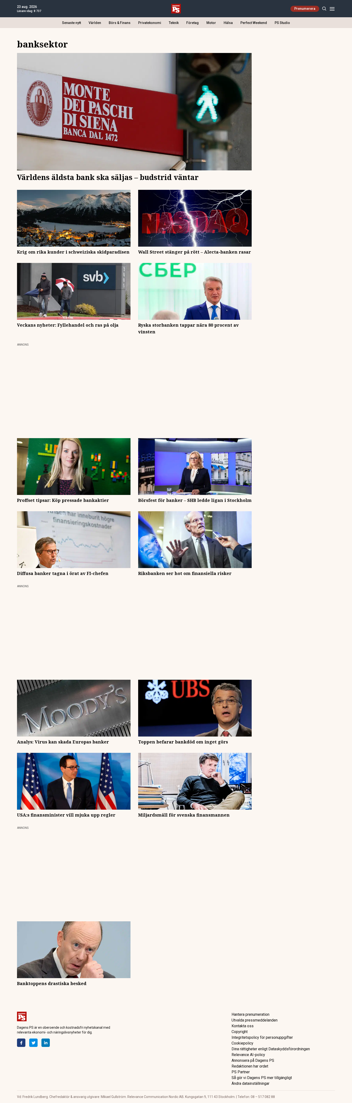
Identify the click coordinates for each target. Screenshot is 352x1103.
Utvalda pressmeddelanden (255, 1020)
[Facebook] (21, 1043)
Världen (95, 23)
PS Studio (282, 23)
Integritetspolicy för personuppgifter (262, 1037)
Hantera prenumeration (250, 1014)
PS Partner (241, 1072)
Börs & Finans (120, 23)
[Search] (324, 9)
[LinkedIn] (45, 1043)
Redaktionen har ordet (250, 1066)
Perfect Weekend (253, 23)
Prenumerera (304, 9)
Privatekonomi (149, 23)
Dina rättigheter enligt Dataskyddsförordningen (271, 1049)
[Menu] (332, 9)
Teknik (174, 23)
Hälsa (228, 23)
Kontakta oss (243, 1026)
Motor (211, 23)
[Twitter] (33, 1043)
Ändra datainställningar (250, 1083)
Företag (192, 23)
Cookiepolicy (242, 1043)
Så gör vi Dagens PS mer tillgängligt (262, 1077)
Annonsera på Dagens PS (253, 1060)
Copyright (240, 1031)
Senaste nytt (71, 23)
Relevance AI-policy (248, 1054)
